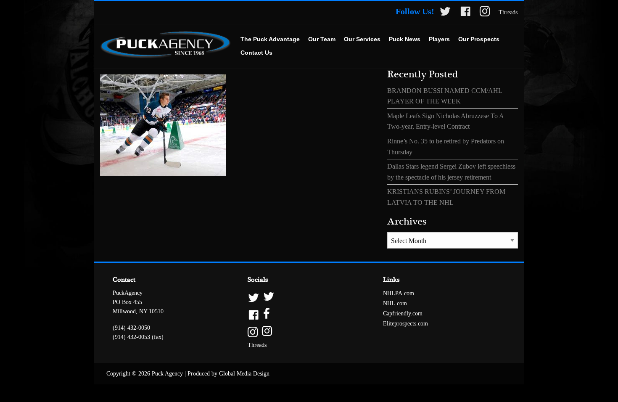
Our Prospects (478, 39)
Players (439, 39)
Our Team (321, 39)
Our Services (362, 39)
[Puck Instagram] (485, 13)
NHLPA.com (398, 293)
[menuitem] (270, 39)
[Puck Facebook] (465, 13)
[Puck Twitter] (445, 13)
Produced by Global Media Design (228, 373)
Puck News (404, 39)
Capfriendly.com (403, 313)
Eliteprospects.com (405, 323)
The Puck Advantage (270, 39)
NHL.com (395, 303)
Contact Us (256, 52)
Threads (508, 12)
